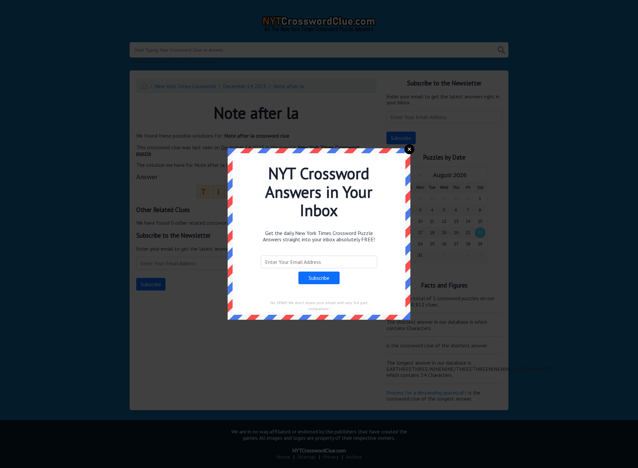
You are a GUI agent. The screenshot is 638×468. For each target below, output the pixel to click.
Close (409, 149)
